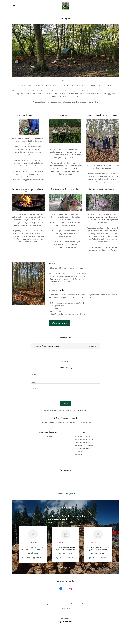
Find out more (59, 323)
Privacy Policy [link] (72, 410)
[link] (65, 6)
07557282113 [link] (47, 437)
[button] (14, 6)
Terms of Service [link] (82, 410)
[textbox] (65, 373)
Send (65, 404)
